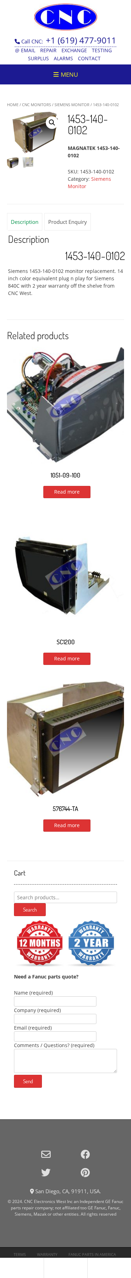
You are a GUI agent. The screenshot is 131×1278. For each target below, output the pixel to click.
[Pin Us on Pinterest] (85, 1172)
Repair (48, 50)
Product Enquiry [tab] (67, 221)
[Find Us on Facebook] (85, 1154)
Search (30, 909)
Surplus (38, 58)
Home (13, 104)
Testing (102, 50)
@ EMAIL (25, 50)
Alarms (63, 58)
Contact (89, 58)
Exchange (74, 50)
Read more (67, 491)
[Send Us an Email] (46, 1154)
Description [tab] (24, 221)
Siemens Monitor (71, 104)
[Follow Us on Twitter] (46, 1172)
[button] (52, 122)
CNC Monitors (36, 104)
